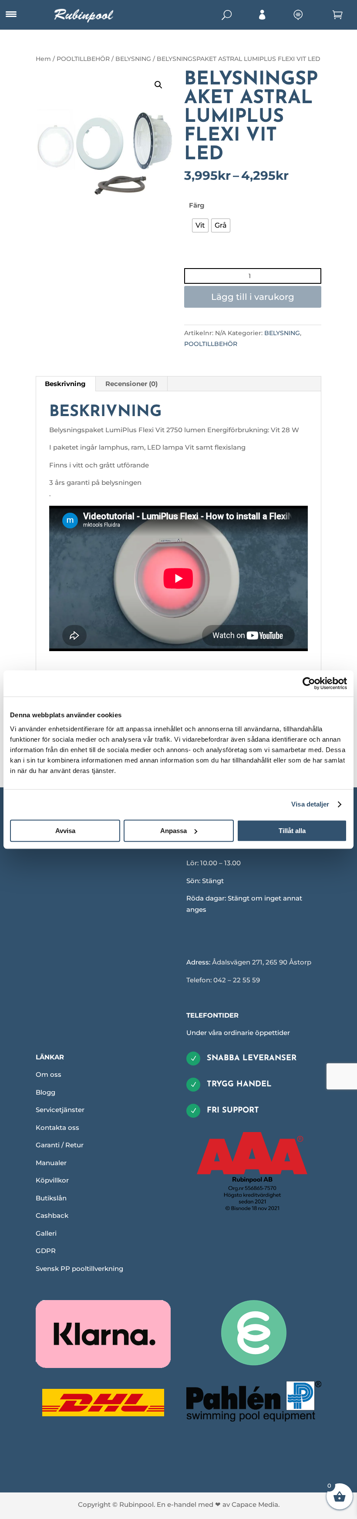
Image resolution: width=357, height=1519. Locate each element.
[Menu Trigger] (11, 14)
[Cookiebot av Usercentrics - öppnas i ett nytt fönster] (309, 683)
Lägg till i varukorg (252, 297)
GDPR (46, 1251)
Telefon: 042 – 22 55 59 (223, 980)
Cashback (52, 1215)
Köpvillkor (52, 1180)
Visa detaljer (310, 804)
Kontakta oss (57, 1127)
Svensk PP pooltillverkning (79, 1268)
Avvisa (65, 830)
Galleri (46, 1233)
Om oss (48, 1074)
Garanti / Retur (60, 1145)
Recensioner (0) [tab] (131, 384)
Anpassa (173, 830)
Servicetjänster (60, 1110)
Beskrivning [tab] (65, 384)
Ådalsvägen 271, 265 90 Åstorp (261, 962)
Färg (197, 205)
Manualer (51, 1163)
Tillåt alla (292, 830)
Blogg (45, 1092)
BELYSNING (133, 58)
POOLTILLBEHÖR (83, 58)
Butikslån (51, 1198)
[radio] (200, 225)
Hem (43, 58)
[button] (158, 85)
